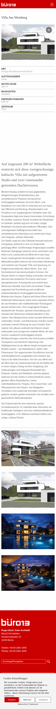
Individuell (43, 700)
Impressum (33, 704)
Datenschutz (23, 704)
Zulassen (12, 700)
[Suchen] (49, 661)
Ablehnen (27, 700)
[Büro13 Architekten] (14, 4)
